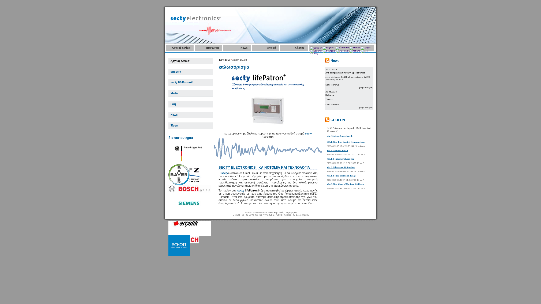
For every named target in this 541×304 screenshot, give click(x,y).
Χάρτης (300, 47)
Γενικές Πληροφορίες (287, 212)
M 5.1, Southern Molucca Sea (340, 159)
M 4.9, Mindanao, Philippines (341, 167)
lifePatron (212, 47)
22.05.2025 (331, 92)
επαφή (271, 47)
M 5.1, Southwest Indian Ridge (341, 176)
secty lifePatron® (182, 82)
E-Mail (236, 215)
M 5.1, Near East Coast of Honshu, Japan (346, 142)
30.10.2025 (331, 69)
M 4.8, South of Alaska (337, 150)
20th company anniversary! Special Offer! (345, 73)
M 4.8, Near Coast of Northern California (345, 184)
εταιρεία (176, 71)
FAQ (173, 104)
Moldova (329, 95)
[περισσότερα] (366, 87)
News (243, 47)
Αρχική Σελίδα (181, 47)
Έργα (174, 125)
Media (174, 93)
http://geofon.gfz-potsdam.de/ (340, 136)
